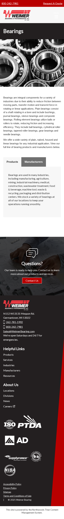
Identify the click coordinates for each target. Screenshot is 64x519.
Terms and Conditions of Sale (17, 496)
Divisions (8, 395)
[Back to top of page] (57, 511)
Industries (8, 365)
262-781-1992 (14, 322)
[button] (56, 15)
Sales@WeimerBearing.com (19, 331)
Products (12, 161)
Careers (7, 406)
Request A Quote (52, 3)
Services (8, 359)
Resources (9, 375)
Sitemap (7, 492)
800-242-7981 (10, 3)
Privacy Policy (10, 488)
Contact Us (32, 280)
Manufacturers (34, 161)
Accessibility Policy (12, 484)
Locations (8, 390)
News (6, 400)
